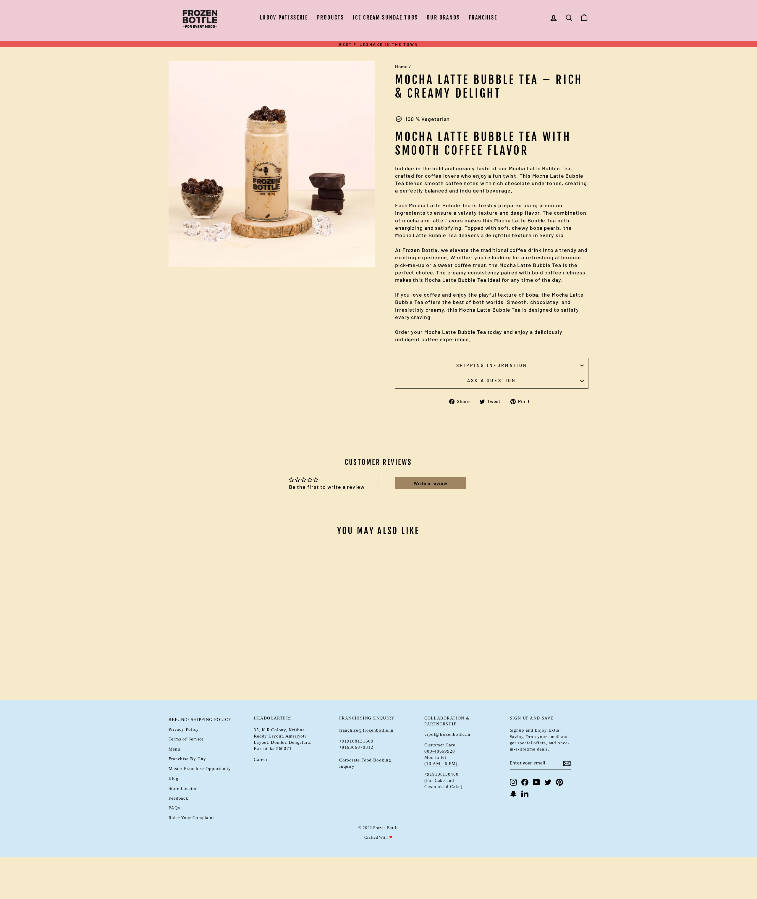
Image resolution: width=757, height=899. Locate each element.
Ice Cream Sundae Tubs (385, 17)
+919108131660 (356, 740)
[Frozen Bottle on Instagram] (513, 781)
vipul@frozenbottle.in (447, 734)
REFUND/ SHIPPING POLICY (200, 719)
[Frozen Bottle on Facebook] (524, 781)
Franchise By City (187, 758)
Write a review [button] (430, 483)
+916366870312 (356, 747)
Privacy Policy (184, 729)
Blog (174, 778)
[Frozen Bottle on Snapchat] (513, 793)
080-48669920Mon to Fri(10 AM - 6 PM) (440, 757)
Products (330, 17)
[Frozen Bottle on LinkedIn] (524, 793)
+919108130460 (441, 774)
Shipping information (491, 365)
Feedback (178, 798)
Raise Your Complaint (191, 817)
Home (401, 66)
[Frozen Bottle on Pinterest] (559, 781)
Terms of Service (186, 738)
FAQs (174, 807)
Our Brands (443, 17)
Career (260, 759)
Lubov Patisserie (284, 17)
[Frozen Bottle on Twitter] (547, 781)
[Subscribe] (567, 763)
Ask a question (491, 380)
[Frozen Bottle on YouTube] (536, 781)
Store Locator (183, 788)
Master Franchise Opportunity (200, 768)
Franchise (483, 17)
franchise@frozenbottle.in (366, 730)
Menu (174, 748)
